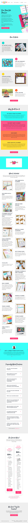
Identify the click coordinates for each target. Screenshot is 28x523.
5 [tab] (16, 356)
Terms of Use (21, 520)
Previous (0, 350)
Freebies (21, 2)
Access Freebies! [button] (14, 515)
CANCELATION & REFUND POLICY (18, 521)
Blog (12, 2)
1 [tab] (11, 356)
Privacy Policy (13, 520)
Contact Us (17, 520)
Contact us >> (17, 428)
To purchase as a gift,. (14, 496)
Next (27, 350)
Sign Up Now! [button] (9, 490)
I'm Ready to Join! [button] (14, 100)
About (9, 2)
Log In (25, 2)
